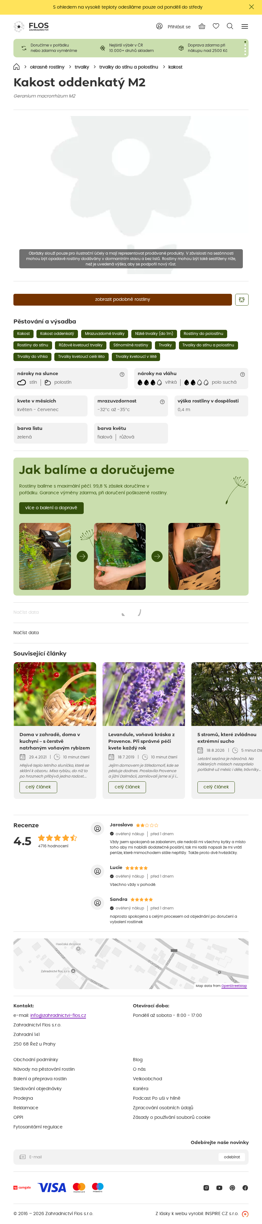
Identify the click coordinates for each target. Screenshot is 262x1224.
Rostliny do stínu (32, 345)
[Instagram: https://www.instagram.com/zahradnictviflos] (206, 1187)
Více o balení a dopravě (51, 508)
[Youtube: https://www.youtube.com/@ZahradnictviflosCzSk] (219, 1187)
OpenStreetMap (234, 986)
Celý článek (38, 787)
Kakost (23, 334)
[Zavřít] (252, 6)
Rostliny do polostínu (203, 334)
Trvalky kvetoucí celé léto (81, 357)
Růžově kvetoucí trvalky (81, 345)
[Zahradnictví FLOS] (31, 27)
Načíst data (77, 613)
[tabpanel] (52, 48)
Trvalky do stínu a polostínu (208, 345)
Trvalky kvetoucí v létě (136, 357)
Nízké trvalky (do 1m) (154, 334)
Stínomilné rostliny (130, 345)
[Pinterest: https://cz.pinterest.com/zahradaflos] (232, 1187)
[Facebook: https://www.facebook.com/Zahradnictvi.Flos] (245, 1187)
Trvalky (165, 345)
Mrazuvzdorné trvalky (105, 334)
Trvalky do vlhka (32, 357)
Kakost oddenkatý (57, 334)
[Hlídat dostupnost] (242, 300)
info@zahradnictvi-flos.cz (58, 1015)
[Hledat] (230, 26)
